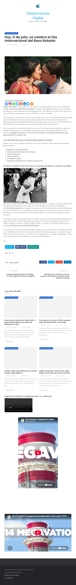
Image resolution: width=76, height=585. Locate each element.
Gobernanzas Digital (11, 44)
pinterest (67, 262)
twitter (52, 262)
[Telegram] (28, 103)
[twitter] (19, 307)
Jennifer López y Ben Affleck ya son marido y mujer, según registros (20, 372)
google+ (59, 262)
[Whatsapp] (13, 103)
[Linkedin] (24, 103)
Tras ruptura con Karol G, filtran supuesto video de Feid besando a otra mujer (55, 321)
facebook (43, 262)
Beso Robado (14, 262)
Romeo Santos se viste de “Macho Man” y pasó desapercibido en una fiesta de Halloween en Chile (20, 322)
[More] (31, 103)
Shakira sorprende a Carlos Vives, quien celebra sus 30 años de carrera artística (54, 372)
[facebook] (14, 307)
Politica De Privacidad (12, 575)
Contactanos (9, 578)
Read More (9, 341)
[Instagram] (10, 103)
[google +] (24, 307)
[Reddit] (21, 103)
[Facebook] (6, 103)
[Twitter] (17, 103)
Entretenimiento (11, 33)
